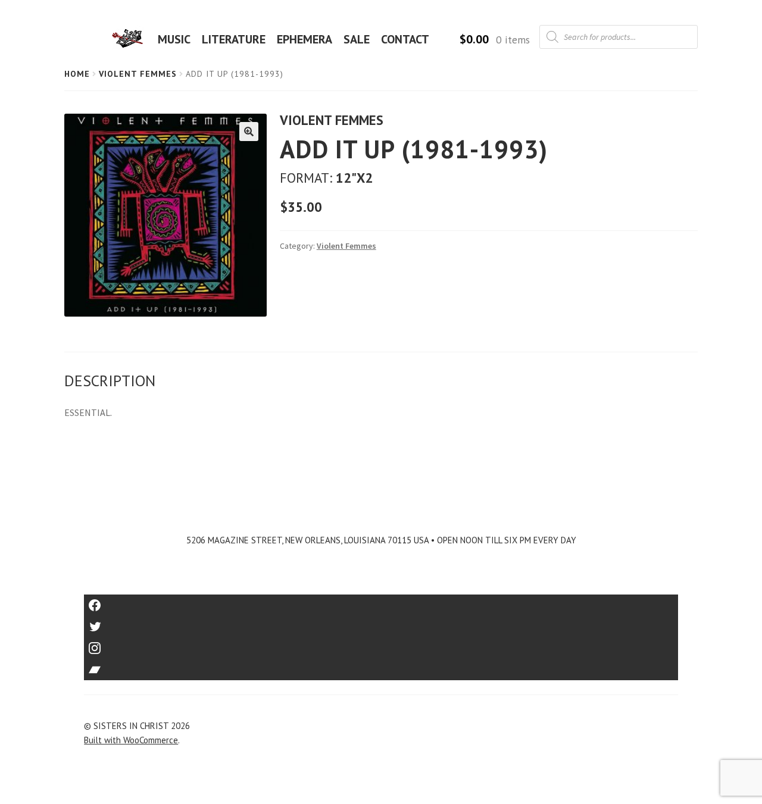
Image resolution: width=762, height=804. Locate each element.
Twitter (381, 622)
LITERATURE (234, 39)
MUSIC (174, 39)
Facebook (381, 601)
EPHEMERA (304, 39)
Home (77, 73)
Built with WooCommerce (131, 740)
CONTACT (405, 39)
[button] (248, 131)
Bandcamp (381, 665)
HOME (130, 39)
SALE (356, 39)
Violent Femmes (138, 73)
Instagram (381, 644)
